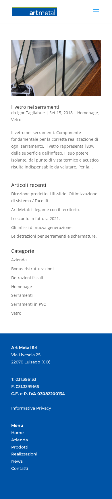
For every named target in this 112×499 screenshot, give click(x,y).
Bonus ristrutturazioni (32, 268)
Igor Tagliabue (31, 112)
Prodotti (19, 447)
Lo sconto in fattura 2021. (35, 218)
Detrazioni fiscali (27, 277)
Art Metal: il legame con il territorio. (45, 209)
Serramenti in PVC (28, 304)
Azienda (19, 259)
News (17, 461)
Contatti (19, 468)
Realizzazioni (24, 454)
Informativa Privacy (31, 408)
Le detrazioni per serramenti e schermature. (54, 236)
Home (17, 432)
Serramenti (22, 295)
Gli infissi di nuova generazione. (42, 227)
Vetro (16, 119)
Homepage (87, 112)
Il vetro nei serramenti (35, 107)
